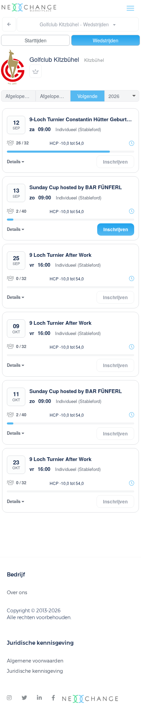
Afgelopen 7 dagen (20, 96)
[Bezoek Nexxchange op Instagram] (9, 698)
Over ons (17, 592)
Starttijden (36, 40)
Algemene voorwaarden (35, 661)
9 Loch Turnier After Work (60, 255)
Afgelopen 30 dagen (55, 96)
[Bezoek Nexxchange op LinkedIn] (39, 698)
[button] (35, 71)
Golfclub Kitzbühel (54, 59)
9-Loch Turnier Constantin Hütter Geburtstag (83, 119)
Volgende (87, 96)
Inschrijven (115, 229)
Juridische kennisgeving (35, 671)
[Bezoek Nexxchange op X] (24, 698)
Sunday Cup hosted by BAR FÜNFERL (75, 187)
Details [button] (14, 162)
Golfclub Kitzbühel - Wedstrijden (76, 24)
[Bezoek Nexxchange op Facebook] (53, 698)
